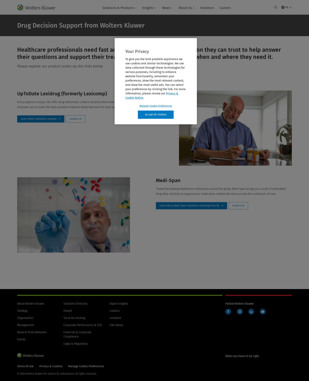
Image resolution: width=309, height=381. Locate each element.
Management (25, 325)
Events (21, 339)
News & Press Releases (31, 332)
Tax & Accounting (74, 318)
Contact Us (75, 119)
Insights (148, 8)
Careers (225, 8)
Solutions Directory (75, 303)
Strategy (22, 310)
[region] (156, 81)
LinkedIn (251, 311)
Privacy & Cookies (50, 366)
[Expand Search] (276, 7)
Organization (25, 318)
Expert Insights (119, 303)
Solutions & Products (118, 8)
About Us (185, 8)
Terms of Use (25, 366)
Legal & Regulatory (75, 343)
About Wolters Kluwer (30, 303)
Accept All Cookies (155, 114)
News (166, 8)
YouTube (263, 311)
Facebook (228, 311)
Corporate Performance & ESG (82, 325)
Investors (207, 8)
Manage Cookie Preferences (155, 106)
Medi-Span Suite (191, 205)
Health (67, 310)
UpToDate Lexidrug (40, 119)
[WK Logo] (30, 355)
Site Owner (116, 325)
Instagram (240, 311)
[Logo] (39, 7)
